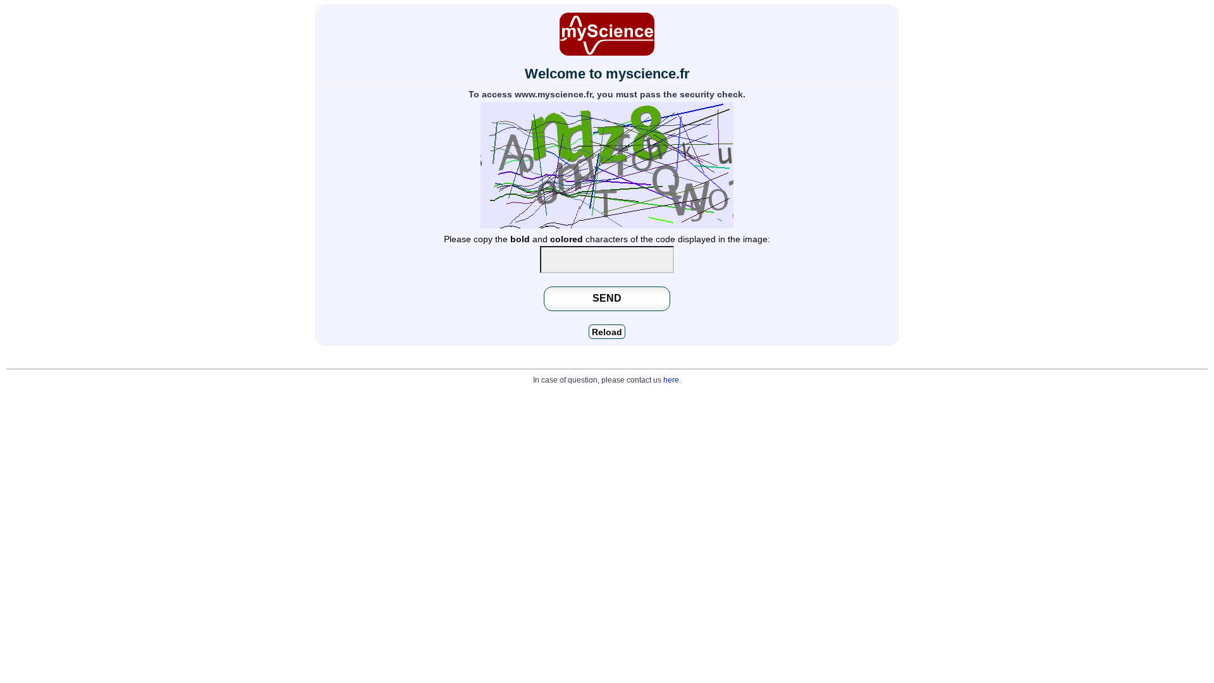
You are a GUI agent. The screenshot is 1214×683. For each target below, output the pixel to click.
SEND (607, 298)
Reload (607, 332)
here (671, 380)
